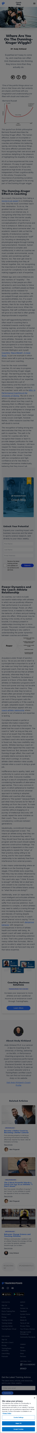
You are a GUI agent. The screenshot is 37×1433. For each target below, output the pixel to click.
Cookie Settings (19, 1417)
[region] (18, 1414)
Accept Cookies (19, 1429)
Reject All (18, 1423)
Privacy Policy (7, 1413)
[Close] (34, 1398)
